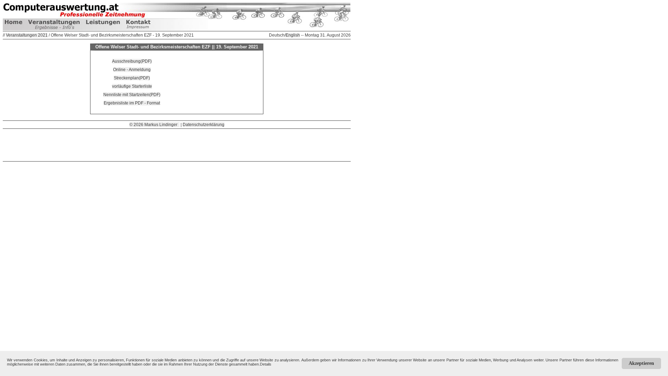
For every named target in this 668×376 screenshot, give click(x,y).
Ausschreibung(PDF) (132, 61)
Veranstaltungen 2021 (27, 35)
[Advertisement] (176, 144)
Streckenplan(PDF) (132, 78)
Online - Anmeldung (132, 69)
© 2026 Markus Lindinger (154, 124)
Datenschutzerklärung (203, 124)
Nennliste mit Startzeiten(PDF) (131, 94)
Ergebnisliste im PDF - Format (132, 103)
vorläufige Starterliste (132, 86)
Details (265, 364)
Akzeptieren (641, 363)
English (293, 35)
